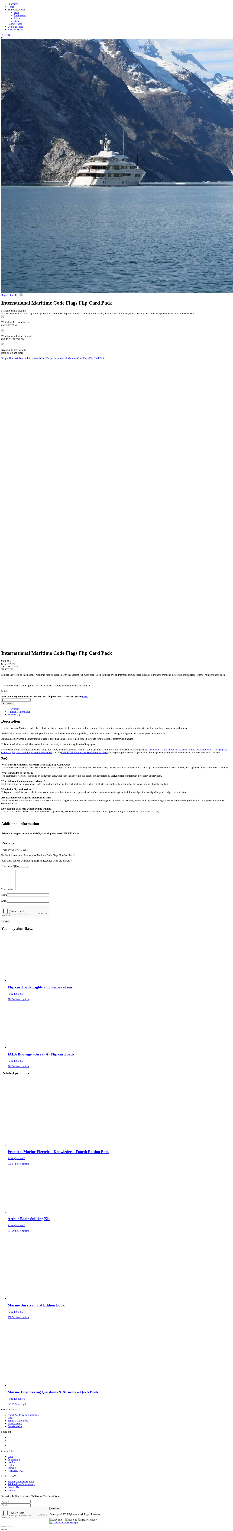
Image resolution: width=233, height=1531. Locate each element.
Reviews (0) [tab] (14, 714)
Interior (17, 18)
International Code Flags (39, 358)
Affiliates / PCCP (16, 1470)
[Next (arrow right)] (5, 1529)
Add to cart (8, 703)
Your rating (7, 866)
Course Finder (15, 24)
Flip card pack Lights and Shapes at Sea (32, 752)
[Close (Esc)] (12, 1526)
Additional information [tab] (19, 711)
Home (11, 6)
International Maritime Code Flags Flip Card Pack (79, 358)
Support (12, 1490)
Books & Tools (15, 26)
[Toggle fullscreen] (5, 1526)
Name (4, 895)
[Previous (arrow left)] (2, 1529)
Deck (16, 12)
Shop (3, 358)
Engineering (20, 15)
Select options (22, 999)
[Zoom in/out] (2, 1526)
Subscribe (55, 1508)
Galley (17, 21)
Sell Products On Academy (21, 1484)
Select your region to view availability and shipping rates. (31, 696)
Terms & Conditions (18, 1420)
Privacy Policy (15, 1423)
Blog (10, 1417)
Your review (8, 889)
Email (4, 900)
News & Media (15, 29)
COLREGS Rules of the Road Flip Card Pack (84, 752)
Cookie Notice (15, 1426)
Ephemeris (13, 4)
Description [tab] (13, 709)
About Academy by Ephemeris (23, 1415)
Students (12, 1468)
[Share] (9, 1526)
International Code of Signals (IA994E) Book (171, 749)
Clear (85, 696)
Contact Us (13, 1487)
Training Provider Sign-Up (21, 1481)
